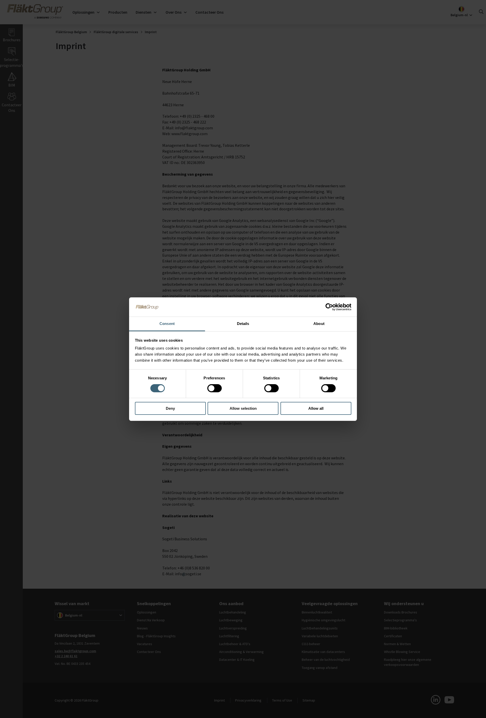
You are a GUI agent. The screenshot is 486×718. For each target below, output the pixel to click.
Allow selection (243, 408)
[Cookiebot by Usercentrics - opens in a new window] (329, 307)
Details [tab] (243, 323)
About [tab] (319, 323)
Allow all (315, 408)
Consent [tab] (167, 323)
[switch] (214, 388)
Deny (170, 408)
